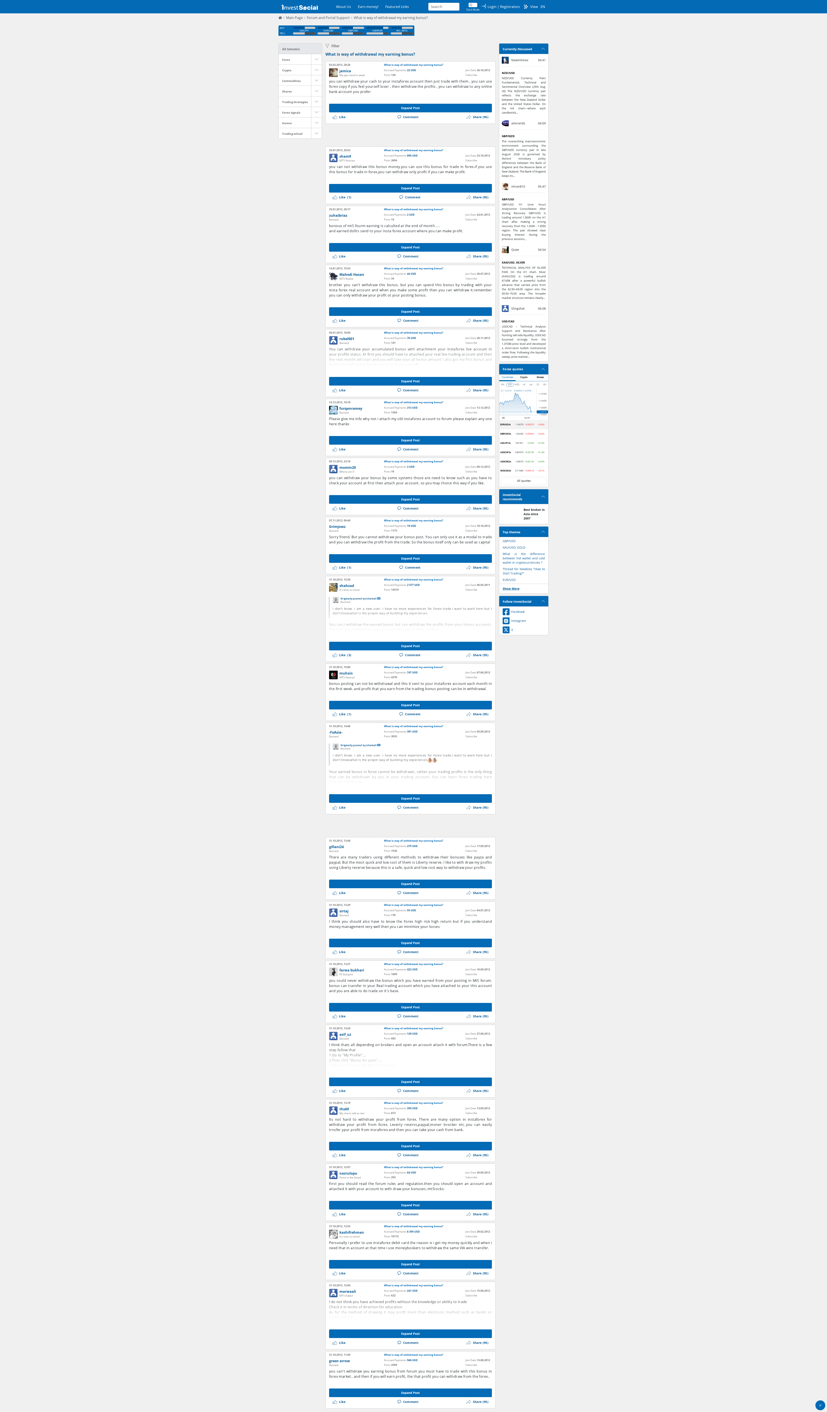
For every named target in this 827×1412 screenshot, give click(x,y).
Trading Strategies (295, 102)
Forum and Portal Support (328, 17)
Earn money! (368, 6)
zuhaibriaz (338, 215)
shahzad (346, 585)
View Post (378, 598)
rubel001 (346, 338)
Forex (286, 60)
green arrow (339, 1361)
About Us (343, 6)
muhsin (346, 673)
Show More (511, 589)
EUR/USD (509, 580)
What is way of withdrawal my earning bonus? (391, 17)
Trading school (292, 134)
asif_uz (345, 1034)
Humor (287, 123)
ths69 (344, 1109)
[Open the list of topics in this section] (316, 59)
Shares (287, 91)
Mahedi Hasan (351, 274)
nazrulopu (348, 1173)
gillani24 (336, 846)
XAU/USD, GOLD (514, 547)
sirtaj (343, 911)
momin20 (347, 467)
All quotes (524, 480)
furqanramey (350, 408)
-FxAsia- (335, 732)
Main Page (294, 17)
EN (543, 6)
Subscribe (471, 75)
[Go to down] (820, 1405)
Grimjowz (337, 526)
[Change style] (526, 7)
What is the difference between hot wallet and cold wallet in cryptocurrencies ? (524, 558)
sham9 (345, 156)
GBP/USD (509, 541)
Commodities (291, 81)
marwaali (347, 1291)
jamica (345, 71)
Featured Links (397, 6)
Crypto (286, 70)
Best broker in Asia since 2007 (534, 514)
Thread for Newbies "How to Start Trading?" (524, 571)
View (534, 6)
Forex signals (291, 113)
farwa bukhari (351, 970)
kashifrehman (351, 1232)
